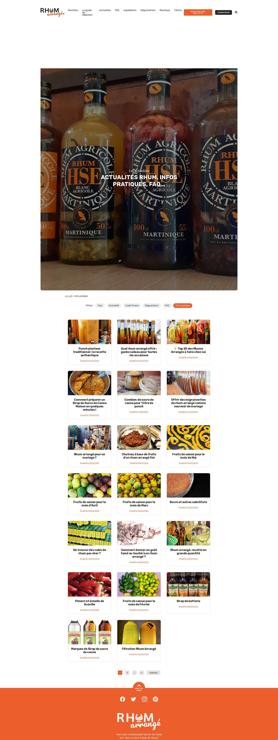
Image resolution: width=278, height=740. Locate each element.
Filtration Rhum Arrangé (139, 649)
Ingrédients (130, 10)
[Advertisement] (139, 46)
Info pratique (183, 305)
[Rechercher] (236, 12)
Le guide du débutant (87, 12)
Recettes (73, 10)
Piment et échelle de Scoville (89, 602)
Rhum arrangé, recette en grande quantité (188, 551)
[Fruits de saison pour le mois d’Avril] (89, 485)
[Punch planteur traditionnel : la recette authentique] (89, 331)
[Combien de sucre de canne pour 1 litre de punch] (139, 383)
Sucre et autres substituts (188, 502)
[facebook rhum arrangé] (122, 699)
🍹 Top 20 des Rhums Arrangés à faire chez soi (188, 350)
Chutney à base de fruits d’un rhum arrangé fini (139, 456)
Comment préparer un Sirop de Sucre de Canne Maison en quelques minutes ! (90, 404)
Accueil (68, 296)
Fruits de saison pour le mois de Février (139, 602)
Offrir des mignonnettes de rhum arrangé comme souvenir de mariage (188, 403)
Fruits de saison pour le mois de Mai (188, 456)
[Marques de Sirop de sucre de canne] (89, 632)
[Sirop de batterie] (188, 584)
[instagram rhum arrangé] (144, 699)
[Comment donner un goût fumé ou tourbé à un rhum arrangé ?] (139, 533)
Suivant (153, 672)
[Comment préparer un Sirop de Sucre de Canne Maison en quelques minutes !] (89, 383)
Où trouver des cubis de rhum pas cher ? (89, 551)
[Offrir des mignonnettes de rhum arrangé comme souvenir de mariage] (188, 383)
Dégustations (148, 10)
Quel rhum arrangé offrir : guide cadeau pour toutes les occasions (139, 352)
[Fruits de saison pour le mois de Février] (139, 584)
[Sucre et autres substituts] (188, 485)
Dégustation (152, 305)
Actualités (105, 10)
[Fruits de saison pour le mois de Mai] (188, 437)
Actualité (114, 305)
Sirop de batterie (188, 601)
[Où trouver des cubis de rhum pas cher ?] (89, 533)
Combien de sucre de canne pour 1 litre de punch (138, 403)
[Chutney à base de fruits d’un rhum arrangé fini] (139, 437)
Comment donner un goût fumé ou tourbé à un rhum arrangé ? (139, 553)
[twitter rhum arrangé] (133, 699)
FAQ (117, 10)
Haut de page (139, 689)
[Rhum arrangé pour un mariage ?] (89, 437)
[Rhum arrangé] (52, 12)
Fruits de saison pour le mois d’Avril (89, 503)
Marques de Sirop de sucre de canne (89, 650)
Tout (100, 305)
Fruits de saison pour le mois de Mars (139, 503)
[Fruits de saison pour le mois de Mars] (139, 485)
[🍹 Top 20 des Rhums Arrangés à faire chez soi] (188, 331)
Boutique (165, 10)
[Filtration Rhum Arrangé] (139, 632)
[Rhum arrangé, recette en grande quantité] (188, 533)
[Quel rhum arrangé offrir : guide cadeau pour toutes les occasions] (139, 331)
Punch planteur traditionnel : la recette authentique (89, 352)
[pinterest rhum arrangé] (155, 699)
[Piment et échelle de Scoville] (89, 584)
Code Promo (132, 305)
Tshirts (178, 10)
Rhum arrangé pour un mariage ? (89, 456)
